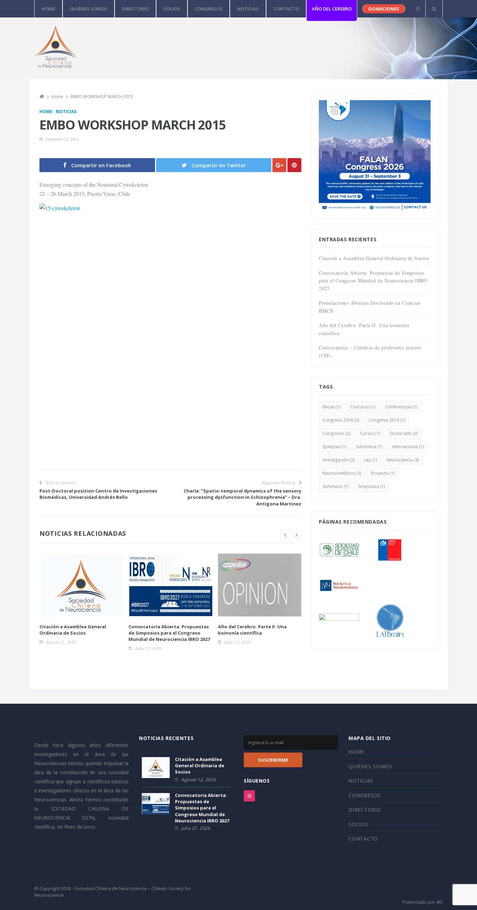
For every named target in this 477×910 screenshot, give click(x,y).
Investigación (338, 460)
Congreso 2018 (341, 420)
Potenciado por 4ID (423, 902)
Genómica (369, 447)
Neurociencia (403, 460)
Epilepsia (334, 447)
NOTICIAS (248, 9)
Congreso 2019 (387, 420)
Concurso (362, 407)
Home (45, 111)
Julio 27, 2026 (148, 648)
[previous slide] (285, 534)
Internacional (408, 447)
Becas (331, 407)
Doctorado (404, 433)
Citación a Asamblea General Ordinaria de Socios (72, 629)
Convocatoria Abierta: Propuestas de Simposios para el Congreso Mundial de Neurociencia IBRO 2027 (169, 632)
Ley (370, 460)
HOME (48, 9)
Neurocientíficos (342, 473)
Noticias (66, 111)
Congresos (336, 433)
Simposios (371, 486)
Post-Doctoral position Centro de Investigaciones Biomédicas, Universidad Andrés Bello (98, 494)
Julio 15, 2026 (237, 642)
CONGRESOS (208, 9)
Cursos (370, 433)
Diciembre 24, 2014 (62, 139)
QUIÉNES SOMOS (88, 9)
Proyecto (383, 473)
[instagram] (418, 8)
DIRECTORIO (135, 9)
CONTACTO (286, 9)
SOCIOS (171, 9)
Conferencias (401, 407)
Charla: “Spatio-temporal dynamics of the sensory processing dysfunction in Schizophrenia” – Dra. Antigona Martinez (242, 497)
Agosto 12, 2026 (61, 642)
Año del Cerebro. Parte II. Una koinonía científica (252, 629)
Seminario (335, 486)
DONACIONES (383, 9)
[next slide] (296, 534)
